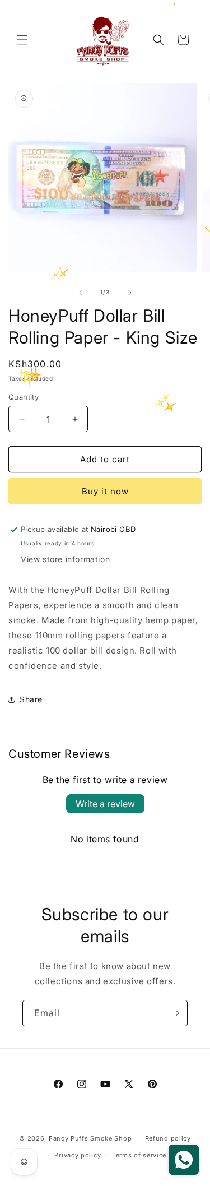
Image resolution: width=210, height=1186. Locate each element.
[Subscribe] (174, 1013)
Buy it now (105, 491)
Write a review (105, 803)
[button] (22, 39)
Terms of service (139, 1155)
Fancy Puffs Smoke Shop (90, 1138)
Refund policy (168, 1138)
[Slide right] (130, 292)
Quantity (23, 396)
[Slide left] (80, 292)
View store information (65, 559)
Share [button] (31, 699)
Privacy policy (77, 1155)
